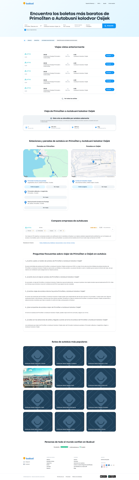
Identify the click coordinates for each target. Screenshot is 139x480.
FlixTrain (69, 242)
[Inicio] (24, 40)
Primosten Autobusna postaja (37, 180)
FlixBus (41, 242)
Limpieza (51, 230)
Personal (29, 230)
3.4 (63, 230)
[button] (41, 26)
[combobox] (31, 26)
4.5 (55, 230)
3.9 (33, 230)
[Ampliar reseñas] (112, 229)
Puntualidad (40, 230)
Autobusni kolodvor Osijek (83, 180)
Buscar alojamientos (31, 29)
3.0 (44, 230)
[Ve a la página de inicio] (28, 3)
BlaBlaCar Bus (46, 242)
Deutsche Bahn (59, 242)
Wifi (61, 230)
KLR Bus (73, 242)
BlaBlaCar (52, 242)
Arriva (40, 227)
